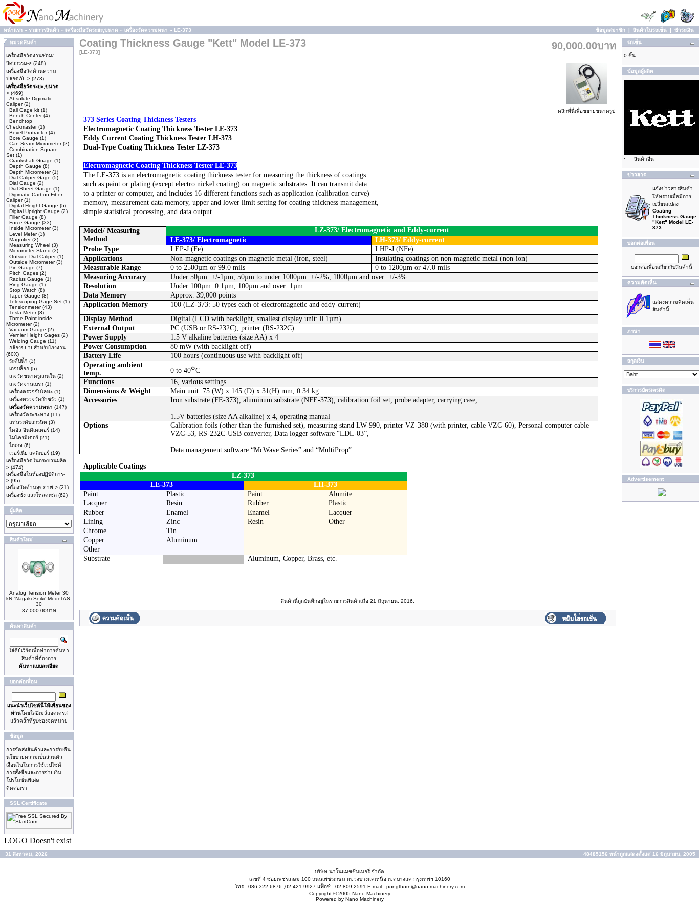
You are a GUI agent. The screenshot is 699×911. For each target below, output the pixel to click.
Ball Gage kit (24, 110)
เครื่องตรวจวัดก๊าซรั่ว (33, 399)
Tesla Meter (22, 312)
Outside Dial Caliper (32, 256)
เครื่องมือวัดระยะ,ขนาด (91, 30)
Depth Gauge (25, 166)
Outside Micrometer (32, 262)
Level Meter (23, 234)
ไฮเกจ (16, 445)
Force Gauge (24, 222)
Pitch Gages (23, 273)
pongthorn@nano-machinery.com (425, 886)
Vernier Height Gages (34, 335)
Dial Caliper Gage (30, 177)
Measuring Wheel (29, 245)
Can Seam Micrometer (35, 143)
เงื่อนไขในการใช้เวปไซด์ (33, 765)
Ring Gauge (23, 284)
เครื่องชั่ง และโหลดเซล (31, 495)
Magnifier (20, 239)
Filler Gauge (23, 217)
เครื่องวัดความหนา (146, 30)
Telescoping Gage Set (35, 301)
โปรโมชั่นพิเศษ (22, 780)
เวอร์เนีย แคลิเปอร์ (29, 453)
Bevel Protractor (28, 132)
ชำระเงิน (684, 30)
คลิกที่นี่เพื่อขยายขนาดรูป (586, 111)
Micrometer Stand (30, 250)
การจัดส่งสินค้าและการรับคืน (38, 749)
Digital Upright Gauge (34, 211)
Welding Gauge (27, 341)
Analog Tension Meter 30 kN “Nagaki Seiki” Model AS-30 (39, 598)
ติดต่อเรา (16, 788)
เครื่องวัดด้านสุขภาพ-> (32, 487)
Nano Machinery (371, 893)
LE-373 (182, 30)
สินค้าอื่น (644, 159)
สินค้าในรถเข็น (650, 30)
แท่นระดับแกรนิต (28, 422)
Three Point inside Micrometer (29, 321)
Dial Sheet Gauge (30, 189)
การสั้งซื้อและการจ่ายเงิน (33, 772)
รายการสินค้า (44, 30)
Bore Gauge (23, 138)
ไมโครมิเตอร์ (23, 437)
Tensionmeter (25, 307)
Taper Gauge (24, 296)
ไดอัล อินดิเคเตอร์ (29, 430)
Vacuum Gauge (27, 329)
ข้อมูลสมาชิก (610, 30)
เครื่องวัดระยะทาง (29, 414)
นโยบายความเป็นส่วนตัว (34, 757)
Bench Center (25, 115)
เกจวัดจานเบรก (26, 384)
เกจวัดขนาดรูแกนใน (32, 376)
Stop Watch (23, 290)
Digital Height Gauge (33, 205)
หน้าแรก (13, 30)
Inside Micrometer (30, 228)
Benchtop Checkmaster (21, 124)
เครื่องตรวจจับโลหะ (31, 391)
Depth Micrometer (30, 172)
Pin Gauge (22, 267)
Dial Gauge (22, 183)
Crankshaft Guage (31, 160)
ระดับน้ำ (18, 361)
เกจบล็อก (19, 368)
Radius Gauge (26, 279)
